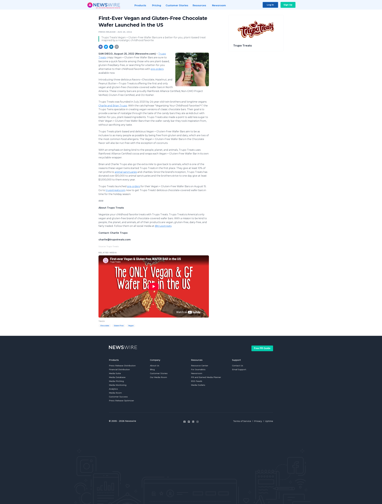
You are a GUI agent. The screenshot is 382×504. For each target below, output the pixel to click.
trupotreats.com (115, 190)
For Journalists (198, 369)
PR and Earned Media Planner (206, 377)
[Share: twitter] (106, 47)
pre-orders (157, 69)
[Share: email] (117, 47)
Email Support (239, 369)
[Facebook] (184, 422)
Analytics (113, 389)
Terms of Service (242, 421)
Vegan (131, 326)
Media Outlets (198, 385)
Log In (270, 4)
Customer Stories (159, 373)
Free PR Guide (262, 348)
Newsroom (196, 373)
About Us (154, 365)
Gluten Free (119, 326)
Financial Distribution (119, 369)
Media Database (117, 377)
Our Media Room (158, 377)
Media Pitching (116, 381)
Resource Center (199, 365)
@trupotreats (163, 226)
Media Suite (115, 373)
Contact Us (237, 365)
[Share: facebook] (100, 47)
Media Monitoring (117, 385)
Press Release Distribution (122, 365)
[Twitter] (189, 422)
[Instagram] (197, 422)
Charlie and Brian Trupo (112, 105)
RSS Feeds (196, 381)
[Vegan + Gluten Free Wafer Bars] (192, 69)
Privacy (258, 421)
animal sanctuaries (126, 172)
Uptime (269, 421)
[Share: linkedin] (111, 47)
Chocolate (104, 326)
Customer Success (118, 396)
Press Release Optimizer (121, 400)
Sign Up (288, 4)
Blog (152, 369)
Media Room (115, 393)
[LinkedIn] (193, 422)
